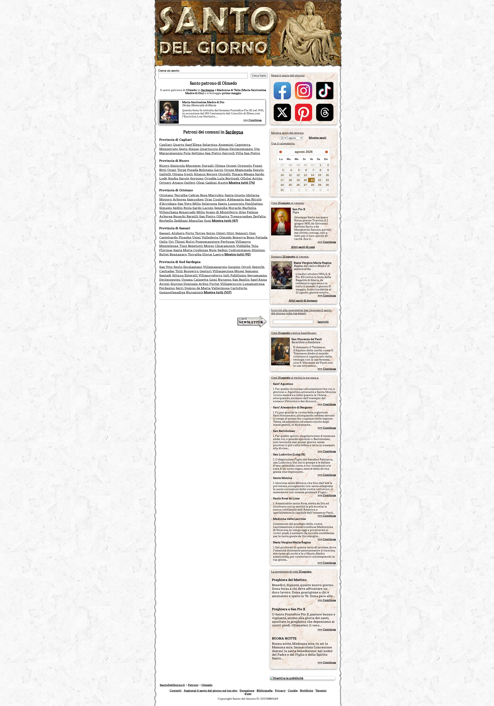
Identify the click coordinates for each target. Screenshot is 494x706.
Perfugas (227, 241)
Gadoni (211, 183)
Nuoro (164, 166)
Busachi (179, 216)
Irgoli (188, 174)
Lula (220, 178)
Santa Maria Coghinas (190, 250)
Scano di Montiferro (222, 212)
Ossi (252, 233)
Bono (251, 237)
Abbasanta (235, 199)
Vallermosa (220, 288)
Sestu (183, 149)
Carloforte (238, 288)
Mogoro (165, 199)
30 (305, 165)
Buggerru (191, 271)
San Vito (166, 267)
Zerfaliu (259, 216)
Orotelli (224, 174)
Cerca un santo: (169, 70)
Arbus (203, 284)
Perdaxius (167, 288)
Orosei (231, 166)
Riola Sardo (192, 208)
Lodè (163, 178)
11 (290, 175)
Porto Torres (195, 233)
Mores (209, 246)
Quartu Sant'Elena (187, 145)
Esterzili (191, 275)
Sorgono (196, 178)
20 (305, 180)
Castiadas (166, 271)
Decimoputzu (169, 279)
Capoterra (242, 145)
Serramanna (257, 275)
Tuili (179, 271)
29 (298, 165)
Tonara (237, 174)
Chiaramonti (225, 246)
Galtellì (165, 174)
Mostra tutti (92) (237, 254)
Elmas (223, 149)
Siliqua (178, 275)
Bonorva (239, 237)
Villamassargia (215, 267)
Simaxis (165, 208)
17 (282, 180)
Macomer (193, 166)
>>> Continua (252, 120)
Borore (211, 174)
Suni (207, 220)
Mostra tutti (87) (225, 220)
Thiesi (180, 241)
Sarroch (228, 153)
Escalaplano (192, 267)
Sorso (210, 233)
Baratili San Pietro (201, 216)
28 (290, 165)
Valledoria (210, 237)
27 (282, 165)
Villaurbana (168, 212)
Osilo (163, 241)
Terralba (180, 195)
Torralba (194, 254)
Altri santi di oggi (303, 247)
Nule (213, 250)
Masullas (196, 220)
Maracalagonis (171, 153)
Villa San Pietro (248, 153)
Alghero (177, 233)
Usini (196, 237)
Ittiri (230, 233)
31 (312, 165)
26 (298, 184)
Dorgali (208, 166)
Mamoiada (243, 170)
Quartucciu (209, 149)
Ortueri (165, 183)
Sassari (164, 233)
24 (282, 184)
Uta (257, 149)
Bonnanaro (178, 254)
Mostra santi (317, 137)
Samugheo (195, 199)
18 (290, 180)
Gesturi (205, 271)
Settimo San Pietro (206, 153)
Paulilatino (254, 204)
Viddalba (243, 246)
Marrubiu (216, 195)
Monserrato (168, 149)
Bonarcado (187, 212)
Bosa (203, 195)
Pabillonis (238, 275)
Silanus (200, 174)
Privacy (280, 690)
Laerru (218, 254)
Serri (180, 288)
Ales (242, 212)
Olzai (200, 183)
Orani (171, 170)
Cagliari (165, 145)
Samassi (251, 271)
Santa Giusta (235, 195)
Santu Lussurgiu (231, 204)
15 (319, 175)
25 (290, 184)
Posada (192, 170)
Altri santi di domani (303, 300)
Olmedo (225, 237)
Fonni (257, 166)
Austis (223, 183)
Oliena (220, 166)
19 (298, 180)
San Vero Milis (189, 204)
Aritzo (257, 178)
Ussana (187, 279)
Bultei (164, 254)
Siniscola (177, 166)
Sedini (222, 250)
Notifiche (306, 690)
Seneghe (221, 208)
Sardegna (207, 90)
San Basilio (241, 279)
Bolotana (206, 170)
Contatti (175, 690)
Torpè (181, 170)
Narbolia (249, 208)
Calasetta (201, 279)
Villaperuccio (231, 284)
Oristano (166, 195)
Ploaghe (185, 237)
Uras (208, 199)
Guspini (234, 267)
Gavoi (218, 170)
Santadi (165, 275)
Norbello (166, 220)
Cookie (293, 690)
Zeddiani (181, 220)
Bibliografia (265, 690)
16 (327, 175)
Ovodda (210, 178)
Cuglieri (219, 199)
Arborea (179, 199)
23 (327, 180)
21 (312, 180)
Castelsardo (168, 237)
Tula (254, 246)
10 (282, 175)
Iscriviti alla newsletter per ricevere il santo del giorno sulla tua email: (301, 312)
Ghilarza (252, 195)
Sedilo (178, 208)
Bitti (162, 170)
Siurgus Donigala (184, 284)
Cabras (193, 195)
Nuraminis (194, 292)
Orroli (246, 267)
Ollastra (222, 216)
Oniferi (189, 183)
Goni (213, 279)
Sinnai (194, 149)
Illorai (207, 254)
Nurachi (234, 208)
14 (312, 175)
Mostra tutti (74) (242, 183)
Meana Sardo (254, 174)
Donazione (247, 690)
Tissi (183, 246)
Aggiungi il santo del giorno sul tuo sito (210, 690)
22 (319, 180)
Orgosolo (244, 166)
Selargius (209, 145)
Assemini (225, 145)
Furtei (214, 284)
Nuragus (224, 279)
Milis (200, 212)
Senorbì (258, 267)
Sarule (184, 178)
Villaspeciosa (222, 271)
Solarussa (209, 204)
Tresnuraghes (241, 216)
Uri (171, 241)
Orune (229, 170)
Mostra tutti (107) (218, 292)
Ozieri (221, 233)
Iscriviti (323, 321)
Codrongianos (239, 250)
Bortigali (232, 178)
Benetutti (195, 246)
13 (305, 175)
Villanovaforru (210, 275)
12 (298, 175)
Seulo (177, 267)
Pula (187, 153)
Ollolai (245, 178)
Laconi (207, 208)
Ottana (177, 174)
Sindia (173, 178)
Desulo (258, 170)
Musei (239, 271)
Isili (226, 275)
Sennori (241, 233)
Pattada (261, 237)
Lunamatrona (253, 284)
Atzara (177, 183)
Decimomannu (241, 149)
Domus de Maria (197, 288)
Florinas (165, 250)
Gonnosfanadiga (172, 292)
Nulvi (190, 241)
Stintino (258, 250)
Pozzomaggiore (207, 241)
